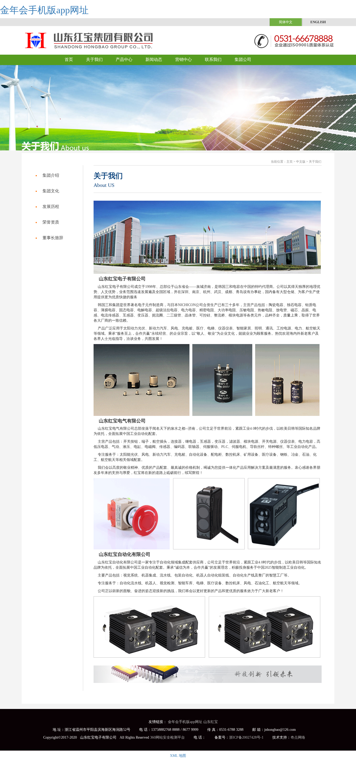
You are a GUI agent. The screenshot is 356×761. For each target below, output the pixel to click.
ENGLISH (318, 22)
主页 (289, 161)
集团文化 (50, 191)
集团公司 (243, 59)
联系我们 (213, 59)
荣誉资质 (50, 222)
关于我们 (94, 59)
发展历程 (50, 206)
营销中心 (183, 59)
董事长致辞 (52, 238)
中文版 (300, 161)
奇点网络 (298, 737)
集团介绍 (50, 175)
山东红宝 (210, 722)
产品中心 (124, 59)
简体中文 (285, 22)
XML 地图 (178, 756)
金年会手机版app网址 (44, 10)
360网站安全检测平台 (167, 737)
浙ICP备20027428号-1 (246, 737)
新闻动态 (153, 59)
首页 (69, 59)
